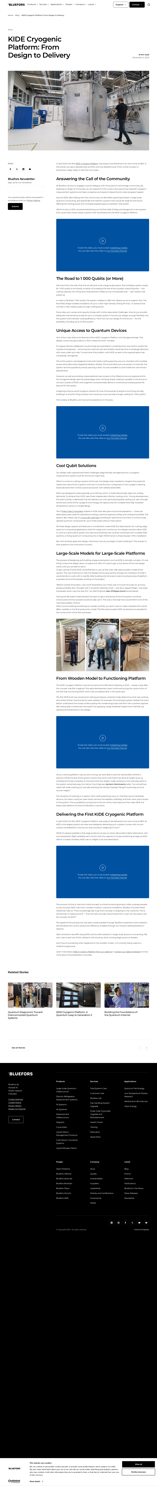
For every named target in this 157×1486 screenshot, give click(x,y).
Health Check (96, 1122)
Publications (130, 1183)
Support (119, 4)
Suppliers (94, 1183)
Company (80, 4)
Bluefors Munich (63, 1193)
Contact (135, 4)
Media (93, 1203)
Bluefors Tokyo (62, 1188)
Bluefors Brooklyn (64, 1183)
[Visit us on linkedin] (111, 1223)
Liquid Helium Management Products (67, 1133)
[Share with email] (29, 169)
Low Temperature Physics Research (136, 1095)
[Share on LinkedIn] (23, 169)
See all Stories (18, 1048)
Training (94, 1127)
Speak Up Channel (16, 1109)
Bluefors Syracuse (64, 1178)
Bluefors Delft (62, 1198)
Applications (56, 4)
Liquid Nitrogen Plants (66, 1148)
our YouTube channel (117, 251)
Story (92, 1169)
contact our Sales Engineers (127, 952)
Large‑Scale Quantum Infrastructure (66, 1090)
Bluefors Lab (95, 1098)
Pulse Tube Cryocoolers (72, 511)
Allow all (138, 1464)
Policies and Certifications (102, 1193)
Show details (35, 1481)
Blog (17, 15)
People (68, 4)
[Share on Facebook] (10, 169)
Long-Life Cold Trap (90, 518)
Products (31, 4)
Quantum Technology (134, 1088)
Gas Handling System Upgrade (100, 1104)
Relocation (95, 1132)
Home (10, 15)
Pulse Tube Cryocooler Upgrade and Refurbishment (100, 1114)
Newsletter (129, 1198)
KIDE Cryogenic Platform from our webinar (92, 952)
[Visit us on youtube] (139, 1223)
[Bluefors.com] (16, 4)
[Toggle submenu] (37, 4)
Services (43, 4)
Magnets (60, 1122)
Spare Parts (95, 1137)
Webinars (128, 1178)
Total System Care (98, 1088)
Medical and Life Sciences (136, 1101)
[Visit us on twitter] (132, 1223)
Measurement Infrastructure (62, 1115)
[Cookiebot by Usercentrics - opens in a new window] (14, 1481)
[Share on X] (16, 169)
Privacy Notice (33, 200)
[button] (147, 4)
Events (127, 1174)
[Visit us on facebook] (125, 1223)
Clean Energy (130, 1106)
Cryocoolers (61, 1127)
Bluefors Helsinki (63, 1174)
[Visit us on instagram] (118, 1223)
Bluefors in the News (133, 1188)
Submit (15, 206)
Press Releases (131, 1193)
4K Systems (61, 1109)
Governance (95, 1198)
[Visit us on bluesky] (146, 1223)
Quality (93, 1174)
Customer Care (97, 1093)
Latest (91, 4)
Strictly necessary (138, 1472)
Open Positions (63, 1169)
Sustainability (96, 1178)
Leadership (95, 1188)
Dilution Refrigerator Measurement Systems (67, 1098)
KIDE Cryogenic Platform (87, 164)
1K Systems (61, 1104)
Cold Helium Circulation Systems (67, 1141)
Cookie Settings (15, 1099)
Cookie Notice (14, 1102)
